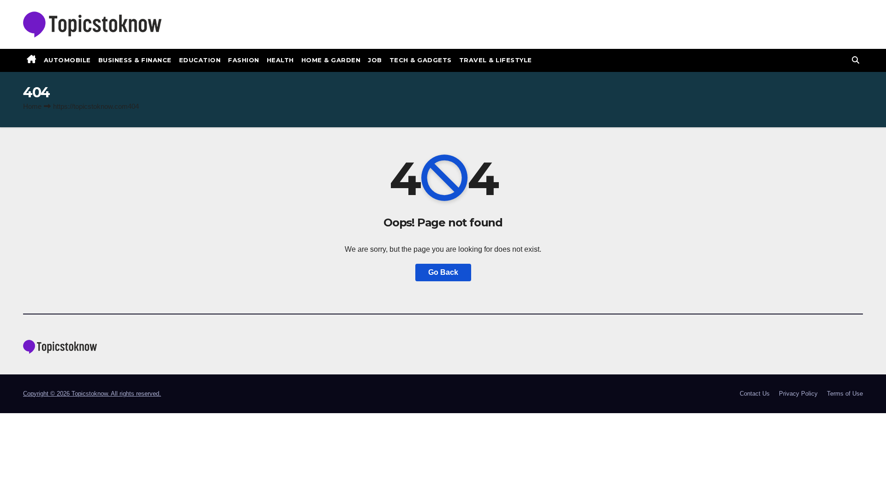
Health (280, 60)
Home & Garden (331, 60)
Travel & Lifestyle (495, 60)
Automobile (67, 60)
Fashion (243, 60)
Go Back (443, 272)
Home (32, 106)
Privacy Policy (798, 393)
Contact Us (755, 393)
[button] (855, 60)
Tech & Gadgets (420, 60)
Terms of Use (845, 393)
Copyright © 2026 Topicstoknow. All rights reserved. (92, 393)
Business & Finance (135, 60)
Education (200, 60)
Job (375, 60)
